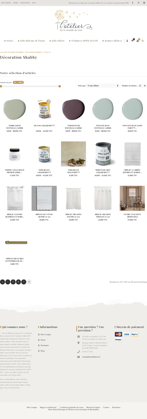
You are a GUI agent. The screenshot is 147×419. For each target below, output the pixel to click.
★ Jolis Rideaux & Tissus (31, 40)
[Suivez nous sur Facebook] (133, 3)
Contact (106, 407)
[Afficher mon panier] (138, 41)
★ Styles (8, 40)
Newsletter (25, 3)
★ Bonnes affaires (112, 40)
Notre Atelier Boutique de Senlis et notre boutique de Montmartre (73, 410)
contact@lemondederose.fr (91, 357)
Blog (34, 3)
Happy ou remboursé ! (48, 407)
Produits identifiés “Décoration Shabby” (25, 52)
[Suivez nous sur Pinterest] (144, 3)
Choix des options (14, 127)
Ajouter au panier (132, 127)
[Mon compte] (127, 41)
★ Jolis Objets (57, 40)
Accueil (3, 52)
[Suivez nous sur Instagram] (138, 3)
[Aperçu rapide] (12, 131)
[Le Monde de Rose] (73, 21)
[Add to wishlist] (17, 131)
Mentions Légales (93, 407)
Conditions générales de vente (71, 407)
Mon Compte (6, 3)
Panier (15, 3)
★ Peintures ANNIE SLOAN (83, 40)
